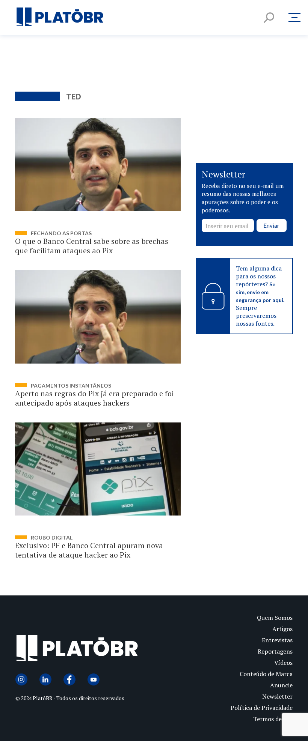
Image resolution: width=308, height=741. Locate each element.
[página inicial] (60, 17)
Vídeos (283, 662)
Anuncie (281, 685)
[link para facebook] (69, 679)
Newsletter (277, 696)
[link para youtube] (94, 679)
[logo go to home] (84, 649)
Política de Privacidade (262, 707)
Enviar (271, 225)
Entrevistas (277, 640)
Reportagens (275, 651)
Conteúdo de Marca (266, 674)
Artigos (282, 629)
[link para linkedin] (45, 679)
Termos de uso (273, 719)
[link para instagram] (21, 679)
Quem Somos (275, 617)
